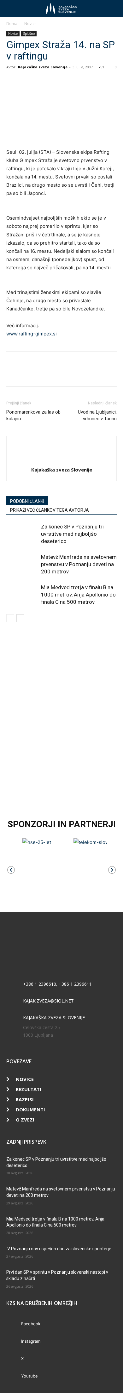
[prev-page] (10, 618)
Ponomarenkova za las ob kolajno (33, 415)
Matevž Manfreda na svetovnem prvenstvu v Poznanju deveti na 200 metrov (79, 564)
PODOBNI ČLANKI (27, 501)
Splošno (29, 33)
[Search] (114, 8)
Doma (11, 23)
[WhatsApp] (41, 81)
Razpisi (25, 1099)
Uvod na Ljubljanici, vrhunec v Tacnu (97, 415)
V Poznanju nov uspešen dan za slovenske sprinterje (58, 1248)
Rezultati (28, 1089)
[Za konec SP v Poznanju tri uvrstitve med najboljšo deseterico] (22, 534)
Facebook (30, 1323)
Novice (30, 23)
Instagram (30, 1341)
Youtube (29, 1375)
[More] (71, 81)
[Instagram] (13, 1341)
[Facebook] (12, 81)
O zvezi (25, 1119)
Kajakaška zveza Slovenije (42, 67)
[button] (11, 8)
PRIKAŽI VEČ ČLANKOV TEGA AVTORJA (49, 510)
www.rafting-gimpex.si (31, 334)
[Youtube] (13, 1376)
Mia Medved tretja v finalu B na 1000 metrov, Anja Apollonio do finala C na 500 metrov (78, 594)
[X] (27, 81)
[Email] (56, 81)
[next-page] (20, 618)
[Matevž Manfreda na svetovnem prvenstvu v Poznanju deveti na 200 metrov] (22, 564)
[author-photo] (61, 459)
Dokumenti (30, 1109)
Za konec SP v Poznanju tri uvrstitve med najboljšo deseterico (72, 533)
